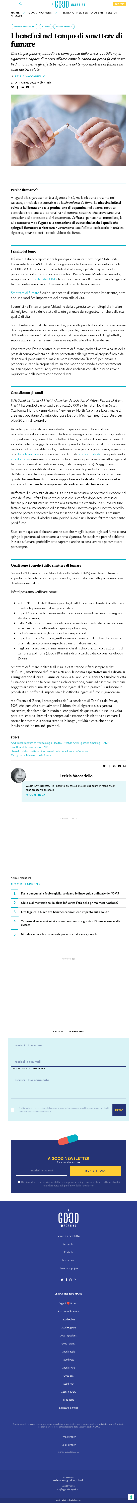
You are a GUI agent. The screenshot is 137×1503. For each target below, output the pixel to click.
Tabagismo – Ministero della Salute (31, 755)
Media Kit (68, 1244)
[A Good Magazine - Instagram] (71, 1279)
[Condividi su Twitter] (12, 87)
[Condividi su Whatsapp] (33, 87)
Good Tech (68, 1383)
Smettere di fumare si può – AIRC (30, 747)
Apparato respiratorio (24, 26)
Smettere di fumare (25, 292)
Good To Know (68, 1391)
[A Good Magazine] (68, 4)
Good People (68, 1351)
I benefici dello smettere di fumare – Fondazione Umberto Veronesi (50, 751)
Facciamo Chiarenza (68, 1311)
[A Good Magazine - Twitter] (63, 1279)
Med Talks (68, 1399)
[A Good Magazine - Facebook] (68, 1279)
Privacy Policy (68, 1436)
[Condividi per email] (27, 87)
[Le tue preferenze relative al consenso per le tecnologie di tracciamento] (131, 1497)
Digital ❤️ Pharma (68, 1303)
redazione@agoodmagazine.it (68, 1480)
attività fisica (20, 459)
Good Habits (68, 1319)
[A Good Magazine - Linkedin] (75, 1279)
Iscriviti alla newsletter (68, 1236)
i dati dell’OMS (45, 279)
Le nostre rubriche (68, 1407)
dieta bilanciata (28, 454)
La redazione (68, 1260)
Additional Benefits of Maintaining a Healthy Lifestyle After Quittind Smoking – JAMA (60, 743)
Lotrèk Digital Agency (72, 1500)
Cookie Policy (68, 1444)
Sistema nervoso (64, 26)
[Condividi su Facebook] (17, 87)
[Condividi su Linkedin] (22, 87)
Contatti (68, 1252)
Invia (119, 1109)
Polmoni (46, 26)
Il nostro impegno (68, 1268)
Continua (36, 794)
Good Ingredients (69, 1335)
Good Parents (68, 1343)
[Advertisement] (68, 844)
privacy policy (64, 1108)
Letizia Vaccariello (29, 76)
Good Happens (40, 12)
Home (15, 12)
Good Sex (68, 1375)
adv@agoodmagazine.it (68, 1489)
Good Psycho (68, 1367)
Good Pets (68, 1359)
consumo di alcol (91, 454)
